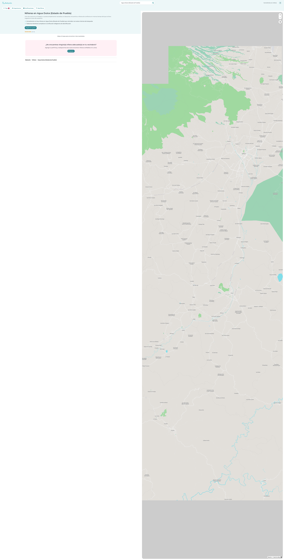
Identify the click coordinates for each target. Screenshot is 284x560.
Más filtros (40, 8)
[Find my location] (280, 21)
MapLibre (270, 557)
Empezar (71, 51)
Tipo (7, 8)
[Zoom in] (280, 14)
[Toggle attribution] (281, 557)
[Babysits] (7, 3)
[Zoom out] (280, 17)
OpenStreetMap (276, 557)
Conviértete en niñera (270, 3)
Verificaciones (29, 8)
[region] (212, 285)
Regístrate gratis (31, 27)
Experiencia (17, 8)
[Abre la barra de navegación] (280, 2)
